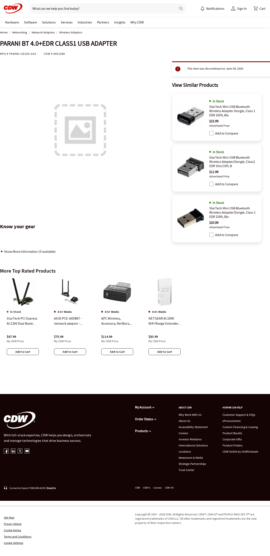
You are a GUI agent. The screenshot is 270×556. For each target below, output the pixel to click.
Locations (185, 451)
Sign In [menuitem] (242, 8)
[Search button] (181, 8)
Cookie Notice (12, 530)
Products (141, 431)
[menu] (212, 8)
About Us (184, 421)
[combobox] (101, 8)
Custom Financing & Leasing (240, 427)
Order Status (144, 419)
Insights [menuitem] (119, 22)
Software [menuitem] (30, 22)
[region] (135, 320)
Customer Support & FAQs (239, 415)
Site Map (9, 517)
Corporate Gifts (232, 439)
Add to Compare (226, 133)
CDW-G (146, 487)
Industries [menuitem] (85, 22)
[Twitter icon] (20, 451)
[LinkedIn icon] (13, 451)
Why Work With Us (190, 415)
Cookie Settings (13, 543)
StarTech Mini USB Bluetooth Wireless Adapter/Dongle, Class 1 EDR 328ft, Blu (232, 212)
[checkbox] (211, 133)
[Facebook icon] (6, 451)
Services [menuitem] (67, 22)
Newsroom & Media (191, 458)
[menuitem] (202, 8)
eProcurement (232, 421)
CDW (137, 487)
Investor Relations (190, 439)
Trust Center (186, 470)
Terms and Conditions (17, 536)
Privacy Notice (13, 524)
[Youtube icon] (27, 451)
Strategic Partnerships (192, 464)
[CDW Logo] (11, 8)
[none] (12, 22)
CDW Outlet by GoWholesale (240, 451)
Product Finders (233, 445)
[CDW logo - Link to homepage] (11, 8)
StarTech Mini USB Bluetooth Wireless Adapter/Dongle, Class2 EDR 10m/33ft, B (232, 161)
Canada (157, 487)
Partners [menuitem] (103, 22)
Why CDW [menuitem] (137, 22)
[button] (259, 8)
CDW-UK (169, 487)
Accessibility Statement (193, 427)
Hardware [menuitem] (12, 22)
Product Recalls (232, 433)
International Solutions (193, 445)
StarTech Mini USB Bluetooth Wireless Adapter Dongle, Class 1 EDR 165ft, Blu (232, 110)
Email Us (51, 488)
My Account (143, 407)
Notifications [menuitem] (215, 8)
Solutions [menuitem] (49, 22)
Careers (183, 433)
